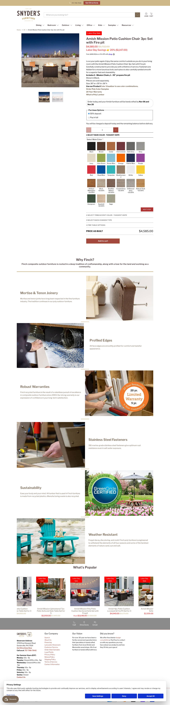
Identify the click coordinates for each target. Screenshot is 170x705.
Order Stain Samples (52, 650)
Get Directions (91, 3)
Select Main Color (94, 139)
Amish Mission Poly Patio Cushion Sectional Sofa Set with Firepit (85, 611)
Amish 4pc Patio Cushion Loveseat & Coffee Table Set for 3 (16, 610)
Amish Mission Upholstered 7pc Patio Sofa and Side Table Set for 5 (51, 611)
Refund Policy (50, 657)
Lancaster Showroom (52, 645)
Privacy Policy (50, 655)
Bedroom (52, 25)
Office (89, 25)
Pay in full (94, 117)
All (24, 30)
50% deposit (95, 114)
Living (78, 25)
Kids (100, 25)
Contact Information (52, 664)
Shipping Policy (50, 659)
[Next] (149, 596)
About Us (48, 640)
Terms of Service (51, 662)
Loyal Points (49, 652)
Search (47, 637)
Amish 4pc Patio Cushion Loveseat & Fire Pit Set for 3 (119, 610)
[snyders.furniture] (28, 15)
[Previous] (20, 596)
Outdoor (65, 25)
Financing (48, 642)
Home (19, 30)
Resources (126, 25)
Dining (39, 25)
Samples (112, 25)
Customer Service (51, 647)
